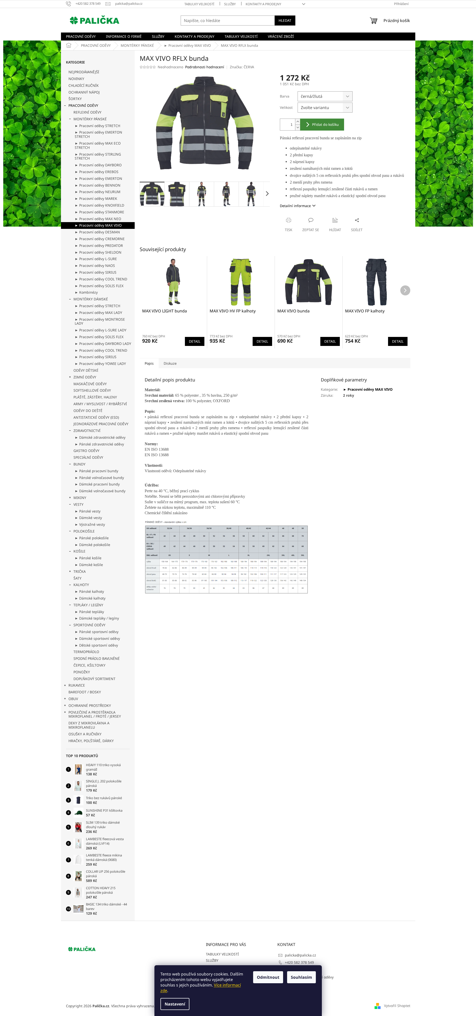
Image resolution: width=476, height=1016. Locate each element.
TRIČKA (79, 571)
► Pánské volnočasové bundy (99, 477)
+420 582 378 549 (299, 962)
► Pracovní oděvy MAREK (96, 198)
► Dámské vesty (88, 517)
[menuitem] (81, 37)
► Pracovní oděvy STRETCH (97, 125)
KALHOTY (81, 584)
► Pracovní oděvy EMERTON (98, 178)
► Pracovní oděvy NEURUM (97, 191)
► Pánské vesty (87, 511)
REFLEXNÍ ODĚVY (87, 112)
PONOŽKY (81, 672)
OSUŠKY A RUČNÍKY (84, 734)
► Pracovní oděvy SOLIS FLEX (99, 285)
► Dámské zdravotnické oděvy (100, 437)
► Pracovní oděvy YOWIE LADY (100, 363)
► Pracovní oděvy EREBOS (96, 171)
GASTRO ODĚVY (86, 450)
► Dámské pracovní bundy (97, 484)
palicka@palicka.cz (300, 955)
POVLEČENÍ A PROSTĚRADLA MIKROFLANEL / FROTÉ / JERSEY (94, 714)
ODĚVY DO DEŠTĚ (87, 410)
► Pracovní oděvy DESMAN (97, 232)
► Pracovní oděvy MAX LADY (98, 312)
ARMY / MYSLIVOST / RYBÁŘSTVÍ (100, 403)
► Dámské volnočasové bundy (100, 490)
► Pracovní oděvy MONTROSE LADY (100, 321)
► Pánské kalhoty (89, 591)
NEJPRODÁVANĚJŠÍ (83, 72)
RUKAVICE (76, 685)
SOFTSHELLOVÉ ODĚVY (92, 390)
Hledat (285, 20)
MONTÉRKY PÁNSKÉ (90, 119)
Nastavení (175, 1004)
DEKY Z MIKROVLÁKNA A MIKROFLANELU (88, 725)
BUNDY (79, 464)
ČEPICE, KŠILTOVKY (89, 665)
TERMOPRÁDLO (86, 651)
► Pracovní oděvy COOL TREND (101, 279)
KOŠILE (79, 551)
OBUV (73, 698)
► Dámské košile (89, 564)
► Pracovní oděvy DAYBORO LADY (103, 343)
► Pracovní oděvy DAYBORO (98, 165)
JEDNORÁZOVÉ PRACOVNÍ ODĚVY (100, 423)
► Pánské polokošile (92, 538)
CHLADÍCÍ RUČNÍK (83, 85)
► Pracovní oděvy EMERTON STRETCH (98, 134)
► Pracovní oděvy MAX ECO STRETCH (98, 145)
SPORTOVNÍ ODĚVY (89, 625)
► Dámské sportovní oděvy (97, 638)
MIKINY (79, 497)
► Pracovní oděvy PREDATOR (99, 245)
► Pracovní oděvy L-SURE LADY (100, 330)
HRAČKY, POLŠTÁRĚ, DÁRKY (91, 740)
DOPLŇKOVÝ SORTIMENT (94, 678)
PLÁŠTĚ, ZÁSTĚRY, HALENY (95, 397)
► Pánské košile (88, 558)
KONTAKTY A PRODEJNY (263, 4)
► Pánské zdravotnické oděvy (99, 444)
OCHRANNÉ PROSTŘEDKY (89, 705)
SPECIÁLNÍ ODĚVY (88, 457)
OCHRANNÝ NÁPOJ (84, 92)
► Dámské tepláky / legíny (97, 618)
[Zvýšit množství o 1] (297, 122)
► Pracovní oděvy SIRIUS (95, 272)
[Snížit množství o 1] (297, 127)
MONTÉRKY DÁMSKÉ (90, 299)
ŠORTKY (75, 98)
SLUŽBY (230, 4)
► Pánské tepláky (89, 611)
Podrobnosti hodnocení (204, 67)
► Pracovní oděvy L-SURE (96, 258)
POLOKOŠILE (84, 531)
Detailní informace (295, 205)
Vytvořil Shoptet (397, 1005)
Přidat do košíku (325, 124)
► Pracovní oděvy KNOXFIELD (99, 205)
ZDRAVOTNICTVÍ (86, 430)
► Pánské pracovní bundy (96, 470)
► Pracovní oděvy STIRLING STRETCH (98, 156)
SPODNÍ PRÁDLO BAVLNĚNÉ (96, 658)
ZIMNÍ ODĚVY (84, 377)
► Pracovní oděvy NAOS (95, 265)
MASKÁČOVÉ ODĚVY (90, 383)
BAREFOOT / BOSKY (84, 692)
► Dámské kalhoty (90, 598)
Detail (194, 341)
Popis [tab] (149, 363)
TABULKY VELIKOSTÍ (199, 4)
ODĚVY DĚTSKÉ (85, 370)
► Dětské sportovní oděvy (96, 645)
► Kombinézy (86, 292)
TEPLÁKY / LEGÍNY (88, 605)
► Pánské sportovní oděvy (96, 631)
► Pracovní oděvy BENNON (97, 185)
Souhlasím (301, 977)
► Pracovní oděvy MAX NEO (98, 218)
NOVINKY (76, 78)
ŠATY (77, 578)
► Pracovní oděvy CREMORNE (100, 238)
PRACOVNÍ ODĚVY (83, 105)
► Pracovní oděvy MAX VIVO (98, 225)
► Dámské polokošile (92, 544)
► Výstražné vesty (90, 524)
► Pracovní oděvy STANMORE (99, 212)
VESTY (78, 504)
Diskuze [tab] (170, 363)
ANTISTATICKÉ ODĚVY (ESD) (96, 417)
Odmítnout (268, 977)
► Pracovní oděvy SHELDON (98, 252)
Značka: (242, 67)
